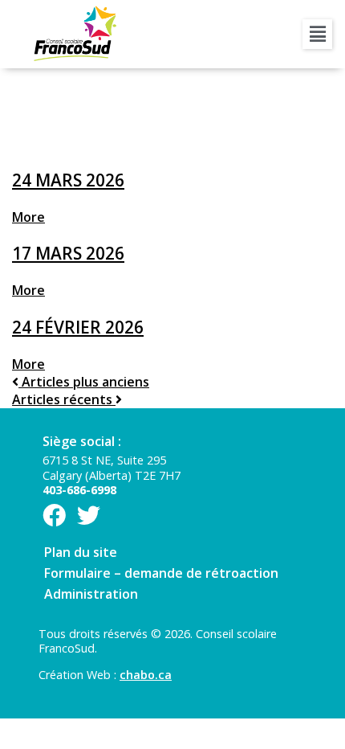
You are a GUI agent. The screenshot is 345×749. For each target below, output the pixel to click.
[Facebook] (54, 515)
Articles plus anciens (80, 382)
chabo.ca (146, 674)
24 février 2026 (78, 327)
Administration (91, 594)
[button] (317, 34)
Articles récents (64, 399)
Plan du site (80, 552)
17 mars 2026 (68, 253)
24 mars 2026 (68, 180)
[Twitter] (88, 515)
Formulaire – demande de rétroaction (161, 573)
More (28, 217)
